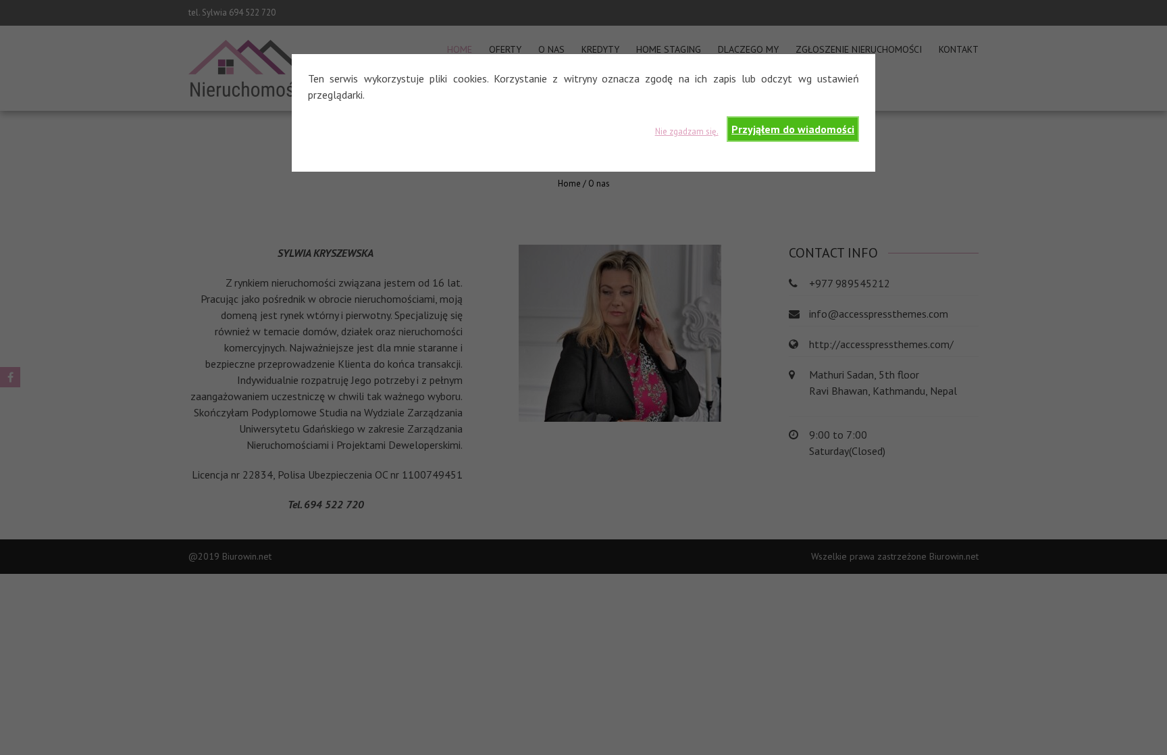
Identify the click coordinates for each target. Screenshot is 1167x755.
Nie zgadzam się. (687, 131)
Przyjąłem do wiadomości (792, 129)
